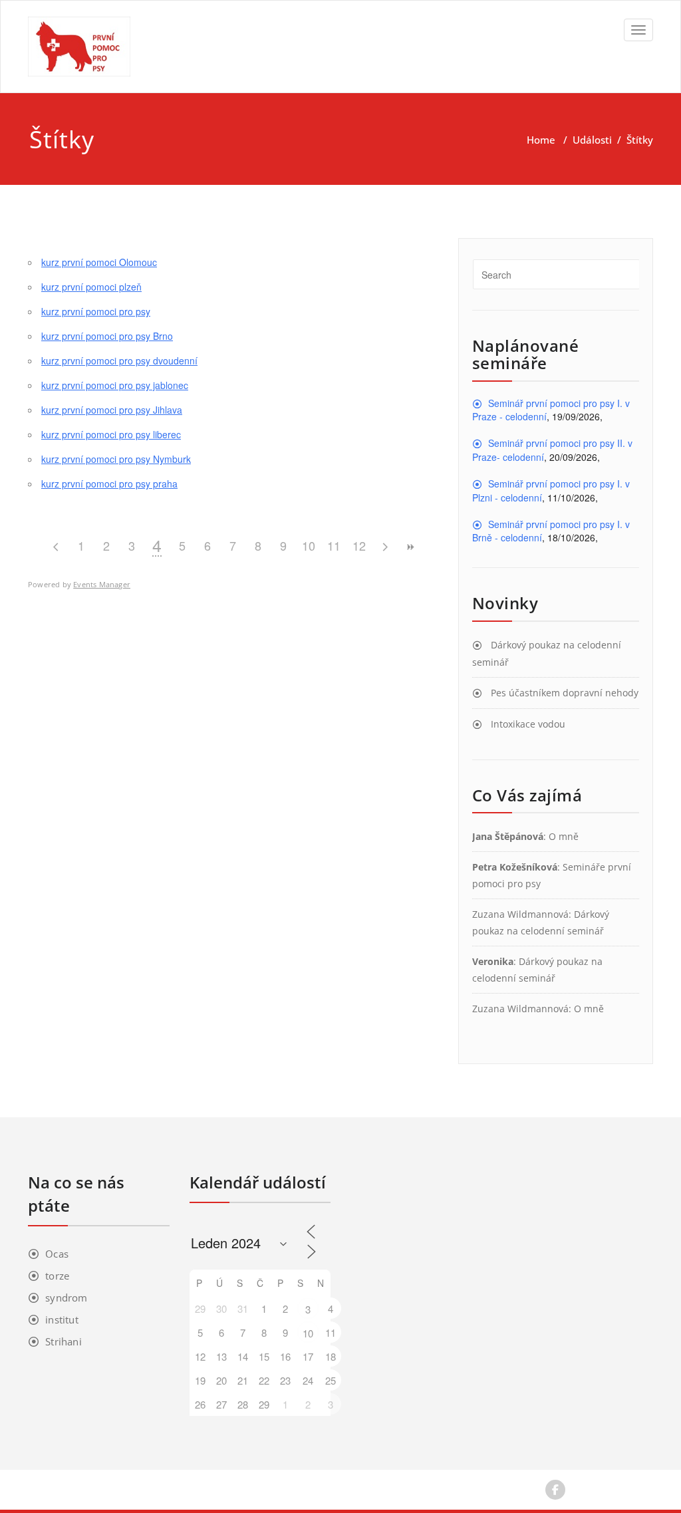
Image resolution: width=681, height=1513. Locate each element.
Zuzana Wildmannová (520, 914)
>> (409, 547)
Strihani (63, 1341)
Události (592, 139)
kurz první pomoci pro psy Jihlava (111, 409)
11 (333, 545)
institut (61, 1319)
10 (308, 545)
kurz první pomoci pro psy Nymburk (116, 459)
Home (541, 139)
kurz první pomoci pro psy (95, 311)
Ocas (56, 1253)
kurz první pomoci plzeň (91, 286)
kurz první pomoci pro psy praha (109, 483)
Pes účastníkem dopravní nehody (564, 692)
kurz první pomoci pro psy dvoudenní (119, 360)
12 (359, 545)
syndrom (66, 1297)
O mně (564, 836)
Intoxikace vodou (528, 724)
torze (57, 1275)
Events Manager (101, 584)
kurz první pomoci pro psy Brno (107, 336)
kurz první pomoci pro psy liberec (111, 434)
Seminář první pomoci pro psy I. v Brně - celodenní (551, 531)
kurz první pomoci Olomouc (99, 262)
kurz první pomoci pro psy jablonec (114, 385)
